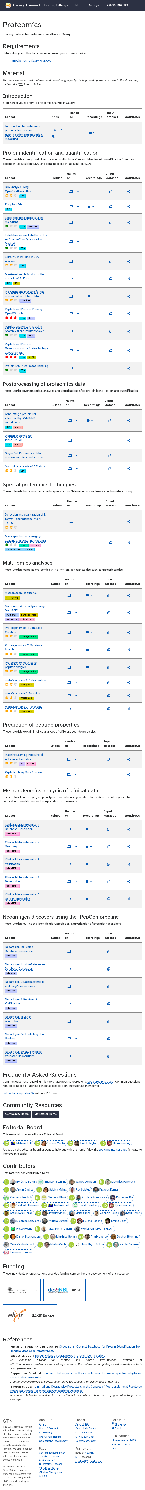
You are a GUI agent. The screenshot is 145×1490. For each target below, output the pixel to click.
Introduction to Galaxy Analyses (30, 60)
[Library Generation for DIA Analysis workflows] (129, 261)
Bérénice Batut (25, 1181)
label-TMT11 (12, 833)
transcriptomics (28, 615)
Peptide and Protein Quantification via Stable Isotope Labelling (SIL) (26, 348)
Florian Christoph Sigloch (97, 1228)
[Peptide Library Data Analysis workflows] (129, 774)
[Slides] (54, 129)
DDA (23, 227)
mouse (24, 545)
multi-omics (12, 615)
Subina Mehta (56, 1143)
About (42, 1424)
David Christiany (89, 1205)
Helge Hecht (24, 1228)
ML (22, 764)
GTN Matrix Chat (84, 1437)
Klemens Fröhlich (21, 1197)
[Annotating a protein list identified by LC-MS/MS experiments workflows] (129, 420)
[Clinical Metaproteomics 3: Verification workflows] (129, 864)
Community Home (17, 1114)
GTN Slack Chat (84, 1432)
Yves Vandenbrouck (22, 1244)
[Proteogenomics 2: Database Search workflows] (129, 650)
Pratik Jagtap (88, 1143)
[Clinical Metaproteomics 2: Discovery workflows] (129, 847)
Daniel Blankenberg (28, 1236)
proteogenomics (28, 637)
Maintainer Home (45, 1114)
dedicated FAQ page (100, 1081)
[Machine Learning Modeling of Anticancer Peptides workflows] (129, 759)
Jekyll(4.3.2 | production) (88, 1461)
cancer (30, 764)
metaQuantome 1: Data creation (25, 680)
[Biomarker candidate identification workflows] (129, 440)
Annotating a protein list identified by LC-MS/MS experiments (20, 418)
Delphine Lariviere (27, 1221)
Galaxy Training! (26, 5)
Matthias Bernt (65, 1236)
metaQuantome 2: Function (22, 693)
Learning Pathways (56, 5)
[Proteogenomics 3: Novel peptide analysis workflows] (129, 667)
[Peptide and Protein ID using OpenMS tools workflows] (129, 314)
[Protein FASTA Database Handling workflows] (129, 368)
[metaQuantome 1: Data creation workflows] (129, 682)
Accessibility (45, 1432)
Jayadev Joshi (57, 1213)
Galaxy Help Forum (85, 1428)
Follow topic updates (18, 1093)
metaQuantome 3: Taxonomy (23, 706)
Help (76, 5)
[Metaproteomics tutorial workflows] (129, 595)
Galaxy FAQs (82, 1424)
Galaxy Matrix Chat (85, 1441)
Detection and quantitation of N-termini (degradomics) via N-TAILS (26, 519)
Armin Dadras (25, 1189)
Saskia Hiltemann (27, 1205)
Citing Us (117, 1449)
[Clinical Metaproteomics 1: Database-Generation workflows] (129, 829)
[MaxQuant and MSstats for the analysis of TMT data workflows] (129, 279)
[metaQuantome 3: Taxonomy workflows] (129, 709)
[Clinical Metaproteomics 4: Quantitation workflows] (129, 881)
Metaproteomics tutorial (21, 593)
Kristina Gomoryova (94, 1197)
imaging (35, 545)
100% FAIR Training (50, 1437)
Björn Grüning (121, 1143)
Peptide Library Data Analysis (23, 772)
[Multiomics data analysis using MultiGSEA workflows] (129, 613)
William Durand (58, 1221)
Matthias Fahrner (122, 1181)
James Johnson (86, 1181)
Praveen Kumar (108, 1189)
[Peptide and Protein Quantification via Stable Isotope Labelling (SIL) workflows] (129, 351)
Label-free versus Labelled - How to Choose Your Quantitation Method (26, 239)
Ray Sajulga (83, 1189)
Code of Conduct (48, 1428)
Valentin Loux (108, 1213)
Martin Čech (58, 1244)
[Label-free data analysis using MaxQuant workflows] (129, 222)
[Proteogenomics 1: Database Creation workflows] (129, 632)
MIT (77, 1457)
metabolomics (27, 619)
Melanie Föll (24, 1143)
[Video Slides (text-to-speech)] (53, 136)
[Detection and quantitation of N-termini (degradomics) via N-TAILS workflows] (129, 521)
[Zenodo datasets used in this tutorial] (110, 191)
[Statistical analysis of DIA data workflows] (129, 469)
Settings (95, 5)
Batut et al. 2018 (121, 1444)
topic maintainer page (113, 1149)
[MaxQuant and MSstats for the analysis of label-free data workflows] (129, 296)
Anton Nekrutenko (21, 1213)
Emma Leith (118, 1221)
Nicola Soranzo (129, 1244)
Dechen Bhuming (127, 1236)
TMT (16, 283)
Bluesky (118, 1428)
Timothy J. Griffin (92, 1244)
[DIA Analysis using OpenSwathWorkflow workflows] (129, 191)
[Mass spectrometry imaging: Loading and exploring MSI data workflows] (129, 543)
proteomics (11, 619)
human (17, 427)
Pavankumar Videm (60, 1228)
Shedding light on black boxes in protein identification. (70, 1355)
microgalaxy (12, 597)
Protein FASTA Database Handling (26, 366)
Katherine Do (124, 1197)
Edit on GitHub (50, 1468)
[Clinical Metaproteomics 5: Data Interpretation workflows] (129, 899)
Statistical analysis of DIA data (25, 466)
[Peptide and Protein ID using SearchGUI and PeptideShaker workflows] (129, 331)
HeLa (30, 318)
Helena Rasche (92, 1221)
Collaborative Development (53, 1441)
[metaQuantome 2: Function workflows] (129, 696)
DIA (22, 196)
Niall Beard (133, 1213)
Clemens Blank (57, 1197)
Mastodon (120, 1424)
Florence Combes (21, 1252)
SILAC (31, 357)
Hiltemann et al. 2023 (124, 1440)
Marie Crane (83, 1213)
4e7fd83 (90, 1453)
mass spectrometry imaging (19, 549)
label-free (32, 227)
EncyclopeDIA (14, 204)
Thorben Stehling (55, 1181)
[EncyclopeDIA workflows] (129, 207)
